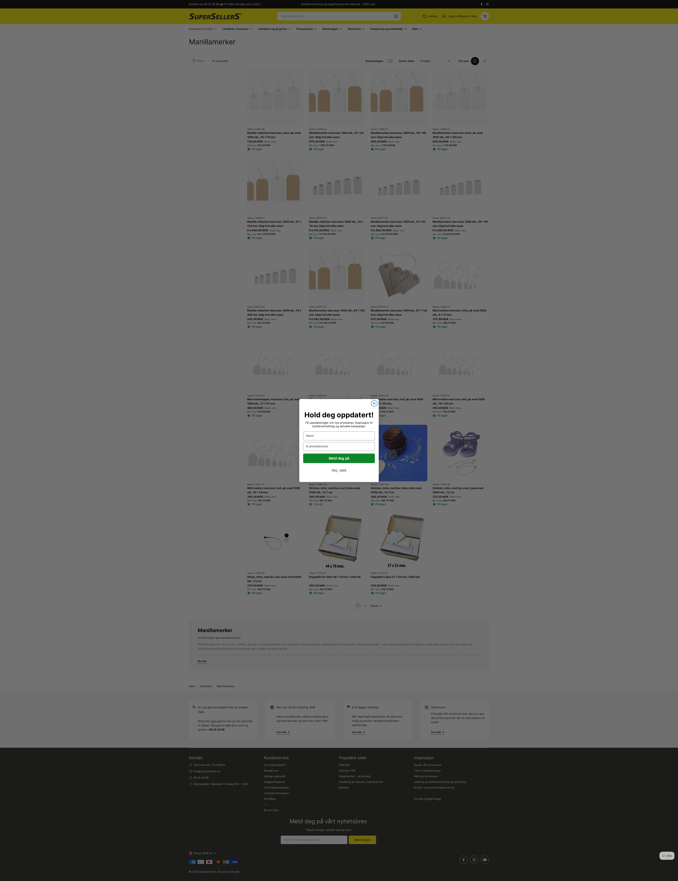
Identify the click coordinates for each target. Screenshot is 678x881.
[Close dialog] (374, 403)
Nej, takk (339, 470)
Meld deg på (339, 458)
